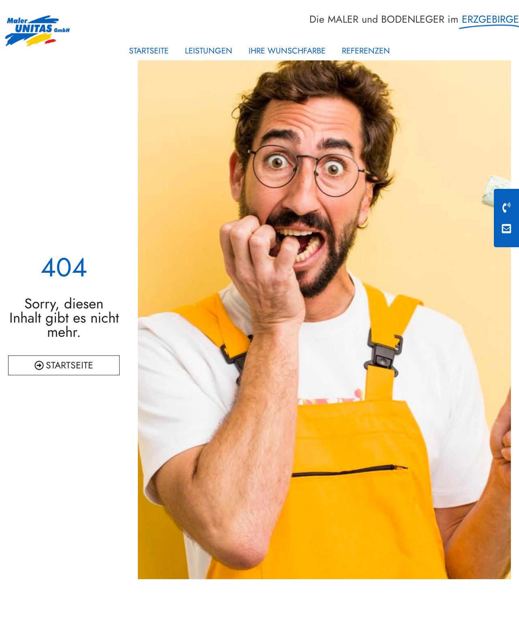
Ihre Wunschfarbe (287, 51)
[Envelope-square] (506, 228)
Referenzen (366, 51)
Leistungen (208, 51)
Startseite (149, 51)
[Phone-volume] (506, 207)
